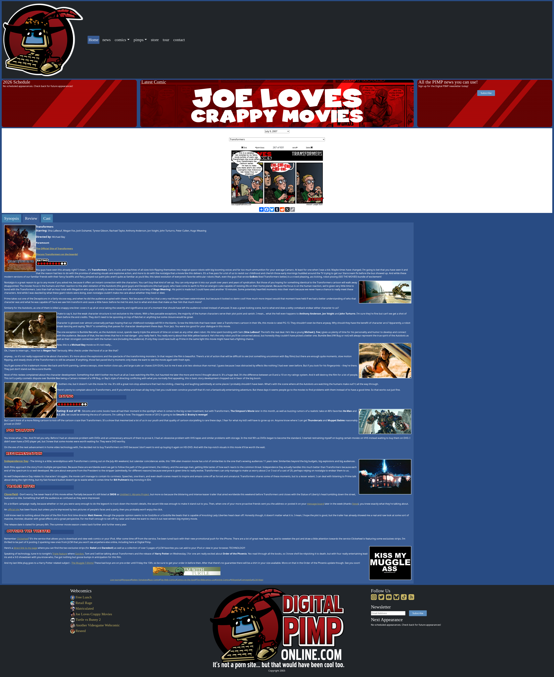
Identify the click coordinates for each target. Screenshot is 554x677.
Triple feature (59, 553)
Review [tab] (31, 218)
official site (14, 509)
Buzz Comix (153, 579)
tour (166, 40)
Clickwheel (22, 538)
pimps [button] (139, 40)
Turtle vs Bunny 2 (88, 619)
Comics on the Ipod (186, 579)
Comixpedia (246, 579)
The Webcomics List (205, 579)
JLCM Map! (258, 579)
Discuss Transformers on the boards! (57, 254)
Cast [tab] (46, 218)
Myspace (126, 579)
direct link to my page (25, 547)
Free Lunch (84, 597)
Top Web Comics (168, 579)
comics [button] (120, 40)
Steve (355, 503)
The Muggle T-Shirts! (82, 562)
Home (94, 39)
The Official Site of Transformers (54, 248)
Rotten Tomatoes (139, 579)
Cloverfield (11, 494)
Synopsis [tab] (11, 218)
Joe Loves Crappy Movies (94, 614)
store (155, 40)
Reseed (81, 631)
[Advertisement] (428, 257)
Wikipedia (235, 579)
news (106, 40)
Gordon (79, 553)
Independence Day (16, 461)
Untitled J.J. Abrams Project (134, 494)
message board (315, 503)
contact (179, 40)
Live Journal (115, 579)
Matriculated (85, 608)
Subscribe (486, 93)
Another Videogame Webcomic (98, 625)
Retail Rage (84, 603)
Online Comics (223, 579)
